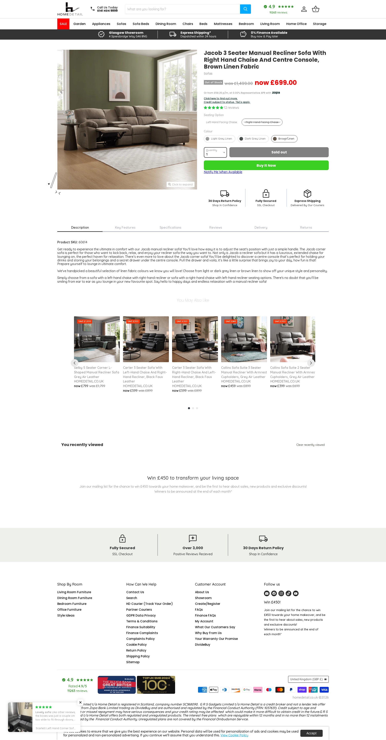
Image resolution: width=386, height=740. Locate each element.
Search (131, 598)
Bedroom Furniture (71, 604)
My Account (204, 621)
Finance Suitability (140, 627)
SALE (63, 24)
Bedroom (246, 24)
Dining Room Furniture (74, 598)
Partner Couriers (139, 609)
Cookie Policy (136, 644)
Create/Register (207, 604)
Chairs (188, 24)
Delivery (261, 227)
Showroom (203, 598)
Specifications (170, 227)
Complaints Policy (140, 639)
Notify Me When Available (223, 172)
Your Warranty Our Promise (216, 639)
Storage (319, 24)
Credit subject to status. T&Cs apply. (227, 102)
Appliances (101, 24)
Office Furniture (69, 609)
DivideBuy (202, 644)
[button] (214, 108)
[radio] (221, 122)
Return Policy (136, 650)
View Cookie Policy (234, 735)
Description (80, 227)
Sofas (121, 24)
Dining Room (166, 24)
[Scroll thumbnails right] (59, 191)
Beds (203, 24)
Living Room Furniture (74, 592)
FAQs (199, 609)
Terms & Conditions (142, 621)
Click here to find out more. (221, 98)
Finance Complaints (142, 633)
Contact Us (135, 592)
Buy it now (266, 165)
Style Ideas (66, 615)
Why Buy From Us (208, 633)
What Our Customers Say (215, 627)
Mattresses (223, 24)
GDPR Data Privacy (141, 615)
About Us (202, 592)
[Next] (311, 363)
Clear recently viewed (310, 444)
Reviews (215, 227)
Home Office (296, 24)
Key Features (125, 227)
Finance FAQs (205, 615)
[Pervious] (74, 363)
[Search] (245, 9)
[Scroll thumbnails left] (56, 193)
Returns (306, 227)
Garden (79, 24)
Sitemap (133, 662)
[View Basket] (316, 9)
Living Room (270, 24)
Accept (311, 733)
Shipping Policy (138, 656)
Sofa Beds (141, 24)
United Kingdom (306, 679)
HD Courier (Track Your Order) (149, 604)
